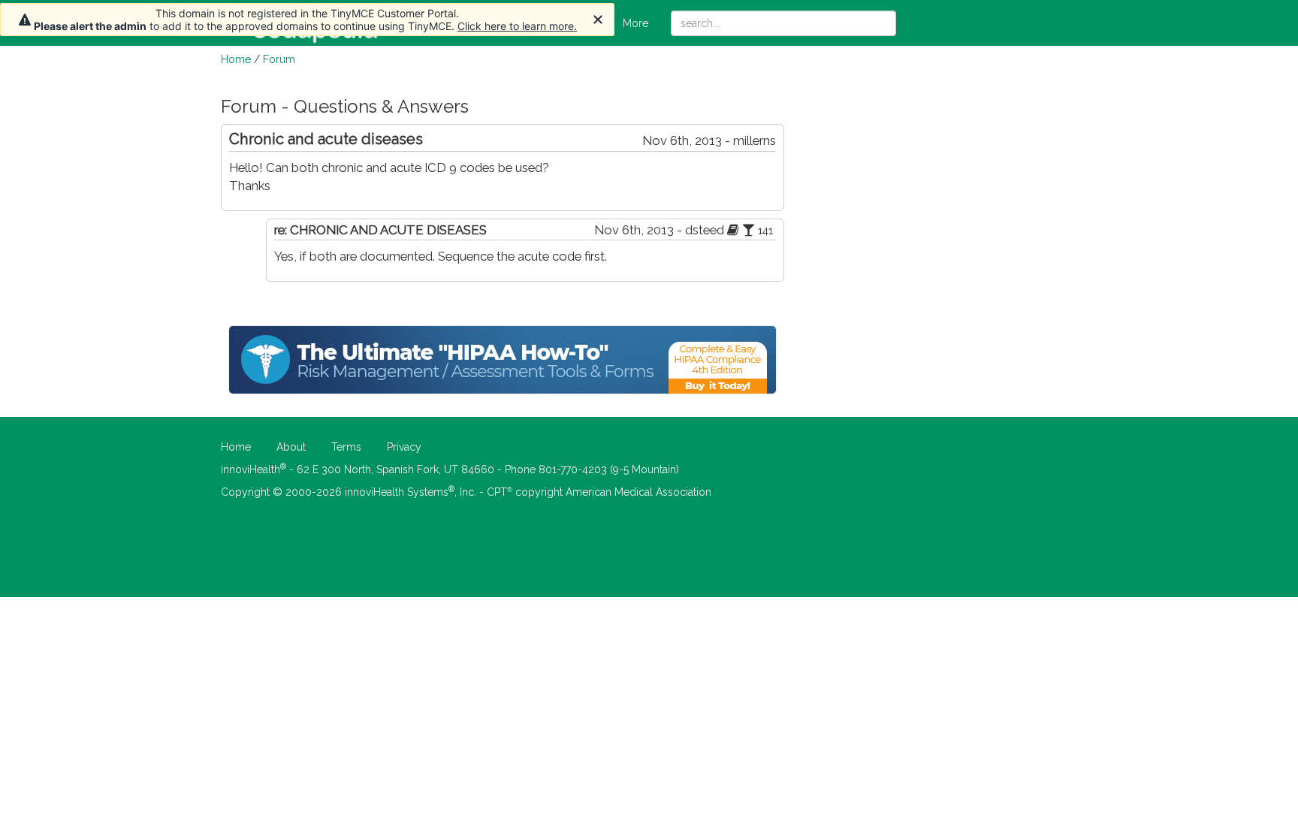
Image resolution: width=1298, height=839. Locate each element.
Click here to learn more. (517, 26)
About (291, 447)
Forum (279, 59)
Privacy (404, 447)
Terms (346, 447)
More (635, 23)
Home (236, 59)
